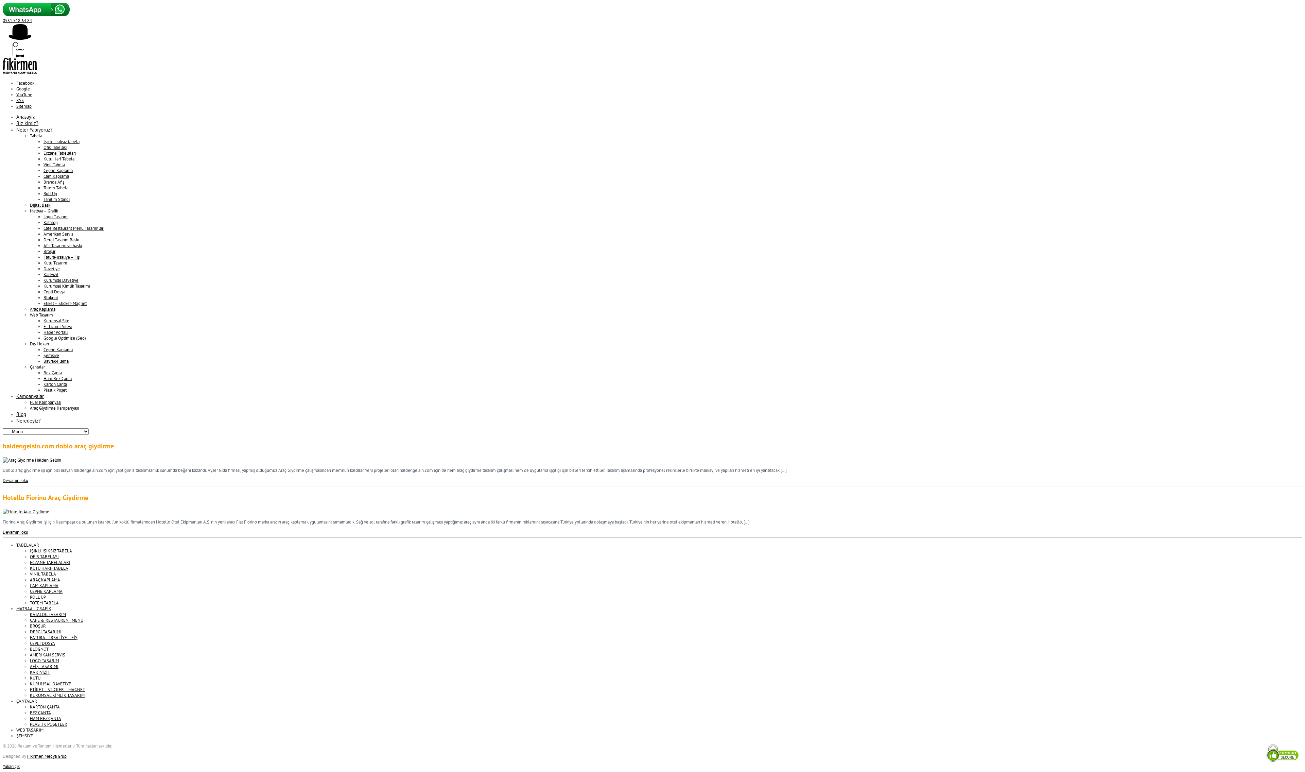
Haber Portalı (56, 332)
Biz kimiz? (27, 123)
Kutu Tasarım (55, 263)
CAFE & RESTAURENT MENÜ (56, 620)
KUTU (35, 678)
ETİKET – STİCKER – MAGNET (57, 689)
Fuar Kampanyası (45, 402)
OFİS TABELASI (44, 557)
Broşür (49, 251)
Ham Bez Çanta (58, 378)
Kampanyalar (30, 396)
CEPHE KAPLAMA (46, 591)
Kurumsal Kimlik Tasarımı (67, 286)
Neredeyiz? (28, 420)
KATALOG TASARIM (48, 614)
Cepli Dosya (54, 292)
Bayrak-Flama (56, 361)
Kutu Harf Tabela (59, 159)
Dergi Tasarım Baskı (61, 240)
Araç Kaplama (42, 309)
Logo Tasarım (56, 217)
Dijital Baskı (40, 205)
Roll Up (50, 193)
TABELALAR (27, 545)
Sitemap (24, 106)
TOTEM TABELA (44, 603)
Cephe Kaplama (58, 170)
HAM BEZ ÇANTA (45, 718)
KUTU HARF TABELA (49, 568)
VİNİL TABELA (43, 574)
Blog (21, 414)
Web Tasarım (41, 315)
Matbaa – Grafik (44, 211)
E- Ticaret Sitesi (58, 326)
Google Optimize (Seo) (65, 338)
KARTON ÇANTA (45, 707)
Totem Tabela (56, 188)
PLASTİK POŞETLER (48, 724)
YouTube (24, 95)
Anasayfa (25, 117)
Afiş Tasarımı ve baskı (63, 245)
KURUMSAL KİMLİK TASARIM (57, 695)
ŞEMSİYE (24, 736)
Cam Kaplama (56, 176)
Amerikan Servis (58, 234)
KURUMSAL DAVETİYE (50, 684)
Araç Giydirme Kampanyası (54, 408)
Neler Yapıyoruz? (34, 129)
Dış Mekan (39, 344)
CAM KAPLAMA (44, 585)
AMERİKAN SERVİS (47, 655)
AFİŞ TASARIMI (44, 666)
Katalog (51, 222)
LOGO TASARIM (44, 661)
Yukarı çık (11, 766)
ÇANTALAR (26, 701)
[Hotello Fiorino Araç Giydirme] (26, 512)
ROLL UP (38, 597)
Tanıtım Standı (57, 199)
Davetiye (52, 269)
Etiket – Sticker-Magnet (65, 303)
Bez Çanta (53, 373)
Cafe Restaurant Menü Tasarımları (74, 228)
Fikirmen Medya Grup (47, 756)
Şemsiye (51, 355)
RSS (20, 100)
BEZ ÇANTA (40, 713)
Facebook (25, 83)
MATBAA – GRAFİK (33, 609)
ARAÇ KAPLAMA (45, 580)
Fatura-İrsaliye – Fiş (62, 257)
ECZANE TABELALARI (50, 562)
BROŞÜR (38, 626)
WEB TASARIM (30, 730)
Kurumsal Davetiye (61, 280)
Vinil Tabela (54, 165)
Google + (24, 89)
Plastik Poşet (55, 390)
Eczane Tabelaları (60, 153)
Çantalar (37, 367)
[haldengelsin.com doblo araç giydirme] (32, 460)
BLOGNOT (39, 649)
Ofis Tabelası (55, 147)
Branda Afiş (54, 182)
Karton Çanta (55, 384)
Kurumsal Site (56, 321)
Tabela (36, 136)
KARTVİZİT (40, 672)
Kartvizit (51, 274)
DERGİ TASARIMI (46, 632)
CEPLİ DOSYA (42, 643)
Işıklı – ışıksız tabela (62, 141)
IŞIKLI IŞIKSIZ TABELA (51, 551)
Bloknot (51, 298)
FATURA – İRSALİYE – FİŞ (53, 637)
